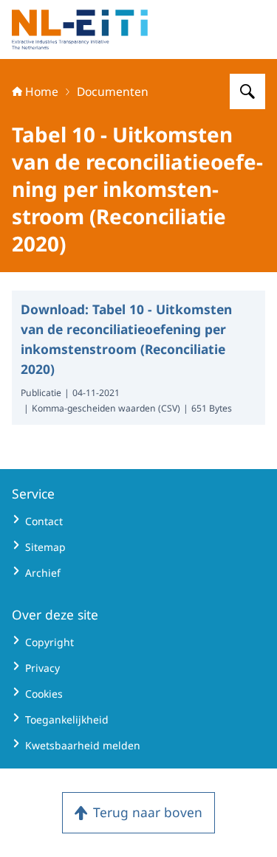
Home (41, 91)
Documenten (112, 91)
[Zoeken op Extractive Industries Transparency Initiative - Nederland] (247, 91)
